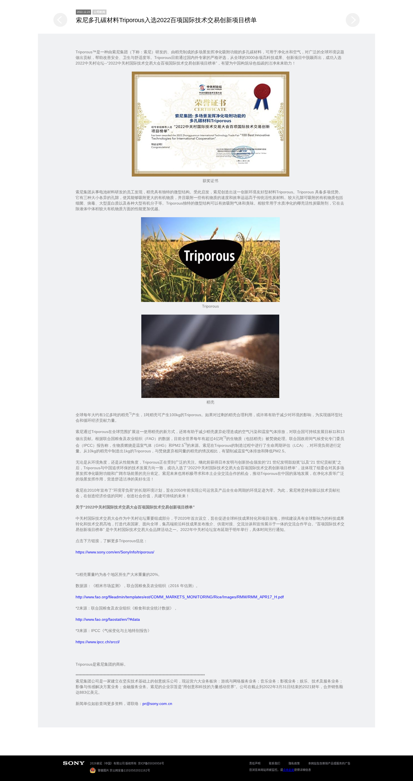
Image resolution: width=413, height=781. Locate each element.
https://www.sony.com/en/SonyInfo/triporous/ (115, 552)
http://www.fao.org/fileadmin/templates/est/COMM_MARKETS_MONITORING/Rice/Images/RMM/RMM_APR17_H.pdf (180, 597)
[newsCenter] (99, 12)
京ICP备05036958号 (151, 763)
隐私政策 (294, 763)
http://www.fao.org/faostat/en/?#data (108, 619)
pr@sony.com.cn (157, 703)
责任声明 (254, 763)
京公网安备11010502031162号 (130, 770)
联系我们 (274, 763)
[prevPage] (60, 20)
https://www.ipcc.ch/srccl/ (98, 642)
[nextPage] (353, 20)
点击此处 (288, 770)
